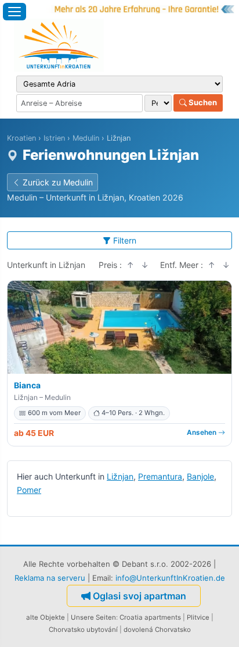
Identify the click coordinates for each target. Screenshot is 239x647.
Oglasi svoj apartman (139, 596)
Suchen (202, 102)
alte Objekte (45, 617)
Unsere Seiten (93, 617)
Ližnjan (120, 476)
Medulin (86, 138)
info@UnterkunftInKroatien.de (170, 577)
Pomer (29, 490)
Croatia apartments (150, 617)
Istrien (54, 138)
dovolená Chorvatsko (157, 629)
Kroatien (21, 138)
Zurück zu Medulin (58, 182)
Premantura (160, 476)
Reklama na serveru (50, 577)
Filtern (124, 240)
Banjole (200, 476)
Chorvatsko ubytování (83, 629)
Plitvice (198, 617)
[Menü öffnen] (14, 11)
